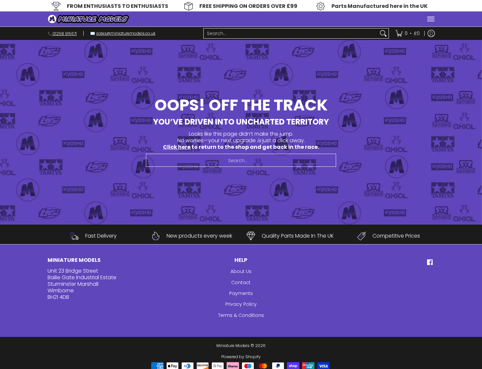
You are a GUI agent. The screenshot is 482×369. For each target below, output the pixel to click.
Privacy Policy (241, 304)
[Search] (383, 33)
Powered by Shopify (241, 356)
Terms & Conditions (241, 315)
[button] (429, 262)
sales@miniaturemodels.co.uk (125, 33)
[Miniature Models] (89, 19)
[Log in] (431, 33)
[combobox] (291, 33)
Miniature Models (233, 345)
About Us (241, 271)
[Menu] (430, 19)
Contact (241, 282)
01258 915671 (64, 33)
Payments (241, 293)
